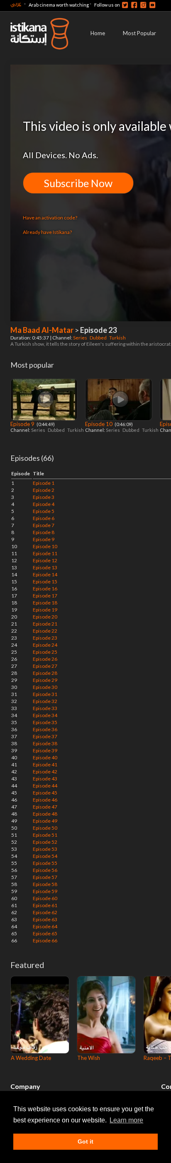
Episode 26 (45, 659)
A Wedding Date (31, 1058)
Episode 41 (45, 764)
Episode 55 (45, 863)
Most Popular (139, 33)
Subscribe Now (78, 183)
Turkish (118, 338)
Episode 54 (45, 856)
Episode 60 (45, 898)
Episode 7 (43, 525)
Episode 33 (45, 708)
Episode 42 (45, 771)
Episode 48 (45, 814)
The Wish (88, 1058)
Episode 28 (45, 673)
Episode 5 (43, 511)
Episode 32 (45, 701)
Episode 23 (45, 638)
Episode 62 (45, 912)
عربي (15, 3)
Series (80, 338)
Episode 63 (45, 919)
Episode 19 (45, 610)
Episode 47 (45, 807)
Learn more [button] (126, 1120)
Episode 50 (45, 828)
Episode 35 (45, 722)
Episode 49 (45, 821)
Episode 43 (45, 778)
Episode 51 (45, 835)
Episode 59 (45, 891)
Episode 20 (45, 617)
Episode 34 (45, 715)
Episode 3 (43, 497)
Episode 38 (45, 743)
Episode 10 (99, 424)
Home (97, 33)
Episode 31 (45, 694)
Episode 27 (45, 666)
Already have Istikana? (47, 232)
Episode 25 (45, 652)
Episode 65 (45, 933)
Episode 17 (45, 595)
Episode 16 (45, 588)
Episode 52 (45, 842)
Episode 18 (45, 603)
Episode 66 (45, 940)
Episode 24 (45, 645)
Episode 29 (45, 680)
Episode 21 (45, 624)
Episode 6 (43, 518)
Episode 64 (45, 926)
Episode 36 (45, 729)
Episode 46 (45, 800)
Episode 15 (45, 581)
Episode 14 (45, 574)
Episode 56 (45, 870)
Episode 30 (45, 687)
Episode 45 (45, 793)
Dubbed (98, 338)
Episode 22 (45, 631)
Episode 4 (43, 504)
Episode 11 (45, 553)
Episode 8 (43, 532)
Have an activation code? (50, 217)
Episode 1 (43, 483)
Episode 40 (45, 757)
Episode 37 (45, 736)
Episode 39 (45, 750)
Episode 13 (45, 567)
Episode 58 (45, 884)
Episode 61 (45, 905)
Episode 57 (45, 877)
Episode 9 (23, 424)
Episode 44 (45, 786)
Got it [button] (85, 1141)
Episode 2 (43, 490)
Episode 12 (45, 560)
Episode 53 (45, 849)
